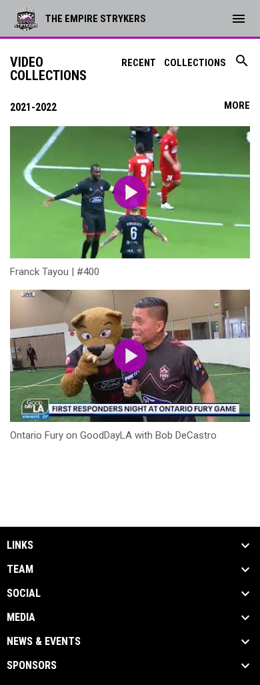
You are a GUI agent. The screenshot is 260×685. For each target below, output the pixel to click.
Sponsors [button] (32, 665)
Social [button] (24, 593)
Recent (138, 63)
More (237, 105)
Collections (195, 63)
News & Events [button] (44, 641)
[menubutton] (239, 19)
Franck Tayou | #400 (54, 272)
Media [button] (21, 617)
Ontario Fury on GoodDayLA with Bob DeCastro (113, 435)
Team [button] (20, 569)
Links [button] (20, 545)
